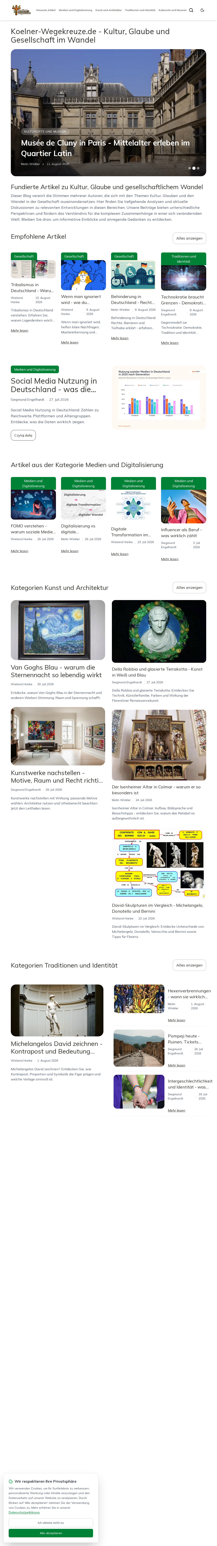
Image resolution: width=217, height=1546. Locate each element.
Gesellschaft (24, 256)
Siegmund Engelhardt (26, 790)
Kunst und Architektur (109, 10)
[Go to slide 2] (194, 168)
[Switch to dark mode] (202, 10)
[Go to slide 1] (189, 168)
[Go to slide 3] (198, 168)
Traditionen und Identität (140, 10)
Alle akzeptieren (51, 1533)
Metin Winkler (30, 164)
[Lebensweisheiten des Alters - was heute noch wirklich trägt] (108, 112)
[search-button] (191, 10)
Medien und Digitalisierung (75, 10)
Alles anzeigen (189, 238)
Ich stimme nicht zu (51, 1523)
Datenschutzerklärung (24, 1512)
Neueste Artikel (46, 10)
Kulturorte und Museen (173, 10)
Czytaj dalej (23, 435)
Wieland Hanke (21, 539)
